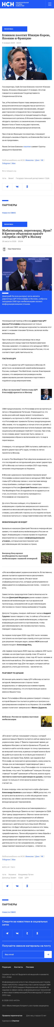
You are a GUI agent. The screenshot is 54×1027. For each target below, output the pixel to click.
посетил (27, 146)
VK (42, 160)
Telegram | (7, 163)
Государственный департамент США (32, 178)
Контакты (18, 967)
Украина (12, 874)
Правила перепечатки (12, 1015)
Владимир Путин (26, 874)
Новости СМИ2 (9, 213)
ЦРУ (27, 877)
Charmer (15, 1021)
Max (13, 163)
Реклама (30, 967)
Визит (11, 178)
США (20, 877)
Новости (29, 160)
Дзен (37, 160)
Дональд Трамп (9, 877)
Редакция (6, 967)
